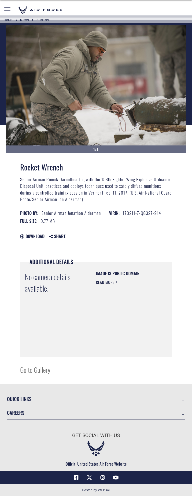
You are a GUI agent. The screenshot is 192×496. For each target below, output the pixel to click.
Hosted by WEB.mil (96, 490)
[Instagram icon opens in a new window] (102, 477)
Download (34, 236)
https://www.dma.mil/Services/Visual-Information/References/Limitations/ (124, 341)
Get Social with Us (96, 435)
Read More (106, 282)
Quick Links (19, 398)
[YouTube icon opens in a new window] (115, 477)
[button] (7, 10)
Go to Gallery (35, 370)
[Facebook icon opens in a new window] (76, 477)
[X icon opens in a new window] (89, 477)
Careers (15, 412)
